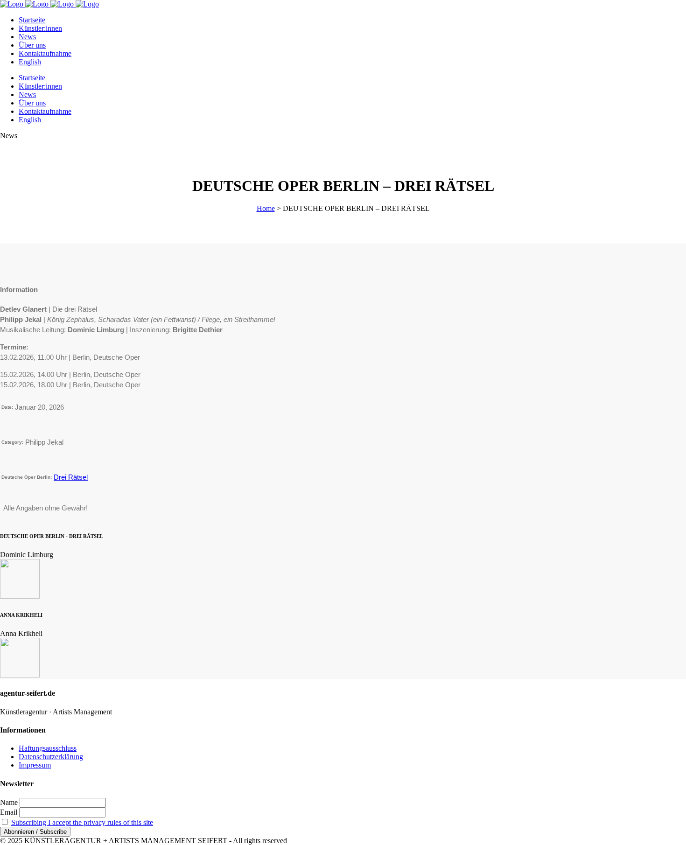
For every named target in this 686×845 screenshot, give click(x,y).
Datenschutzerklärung (51, 757)
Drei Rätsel (71, 477)
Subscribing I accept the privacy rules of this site (82, 822)
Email (8, 812)
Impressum (35, 765)
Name (9, 802)
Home (266, 208)
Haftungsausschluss (48, 748)
